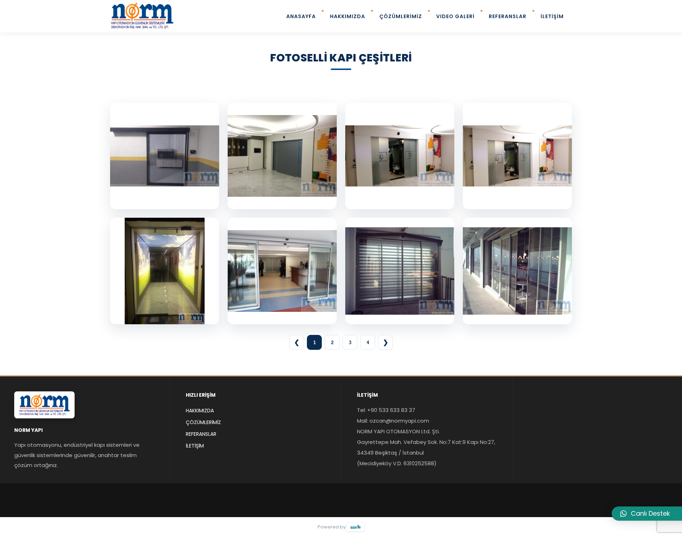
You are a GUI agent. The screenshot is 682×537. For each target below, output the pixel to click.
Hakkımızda (200, 410)
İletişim (195, 445)
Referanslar (201, 434)
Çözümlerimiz (203, 422)
